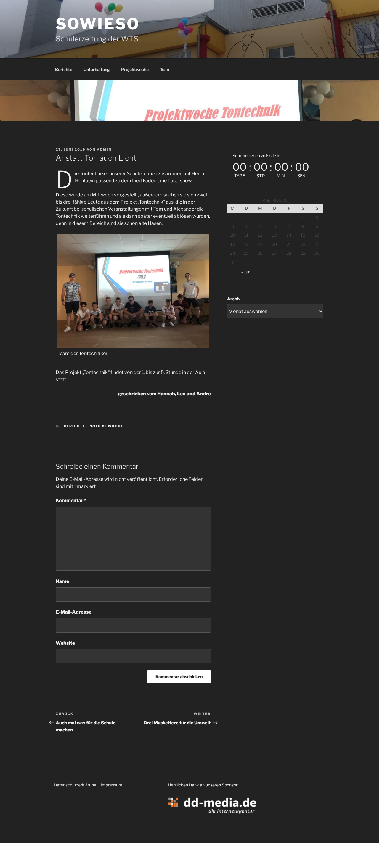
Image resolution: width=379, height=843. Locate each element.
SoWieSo (98, 23)
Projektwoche (135, 69)
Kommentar (71, 500)
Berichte (63, 69)
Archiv (233, 298)
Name (62, 581)
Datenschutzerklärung (75, 784)
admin (104, 149)
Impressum (112, 784)
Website (65, 643)
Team (165, 69)
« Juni (246, 271)
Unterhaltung (96, 69)
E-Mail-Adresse (73, 612)
